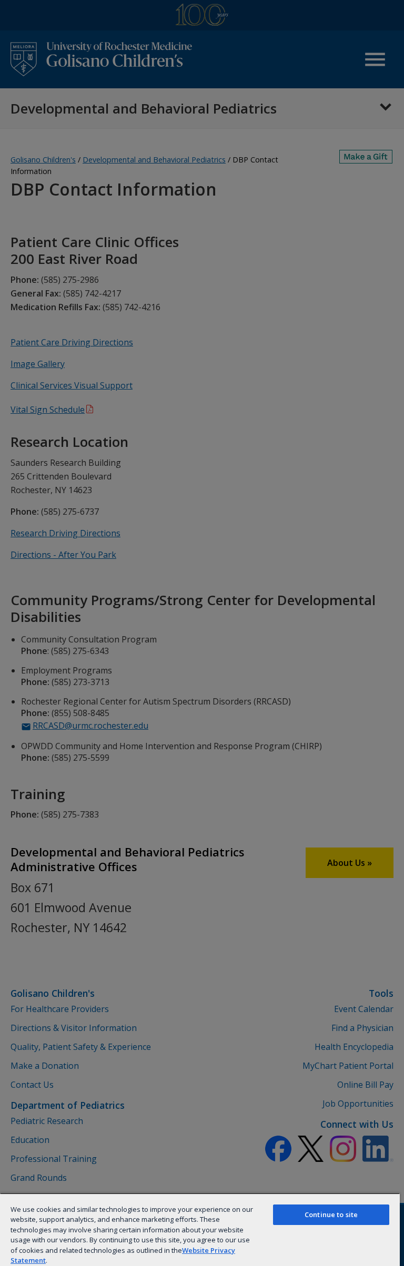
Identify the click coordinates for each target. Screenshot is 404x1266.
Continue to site (331, 1214)
